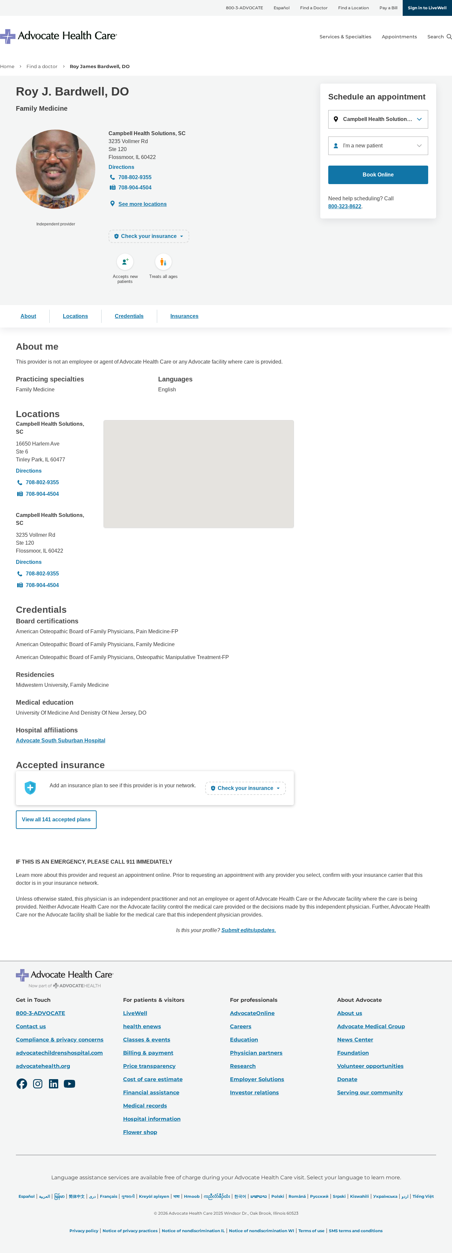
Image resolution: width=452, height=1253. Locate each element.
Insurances (184, 316)
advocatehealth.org (43, 1066)
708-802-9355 (135, 177)
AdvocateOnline (252, 1013)
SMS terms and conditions (356, 1230)
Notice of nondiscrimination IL (193, 1230)
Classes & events (146, 1040)
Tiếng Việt (423, 1196)
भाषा (176, 1196)
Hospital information (152, 1119)
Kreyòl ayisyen (154, 1196)
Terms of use (311, 1230)
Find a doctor (42, 66)
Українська (385, 1196)
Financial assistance (151, 1092)
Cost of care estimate (153, 1079)
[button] (378, 119)
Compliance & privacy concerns (60, 1040)
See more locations (142, 204)
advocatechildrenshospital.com (59, 1053)
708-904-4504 (135, 187)
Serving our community (370, 1092)
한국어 (240, 1196)
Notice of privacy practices (130, 1230)
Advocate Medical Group (371, 1026)
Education (244, 1040)
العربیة (44, 1196)
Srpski (339, 1196)
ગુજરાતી (128, 1196)
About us (349, 1013)
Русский (319, 1196)
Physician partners (256, 1053)
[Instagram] (37, 1085)
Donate (347, 1079)
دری (92, 1196)
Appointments (399, 37)
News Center (355, 1040)
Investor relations (254, 1092)
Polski (277, 1196)
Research (243, 1066)
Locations (75, 316)
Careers (240, 1026)
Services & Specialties (345, 37)
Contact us (31, 1026)
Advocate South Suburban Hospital (60, 740)
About (28, 316)
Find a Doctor (314, 7)
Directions (121, 167)
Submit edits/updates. (248, 930)
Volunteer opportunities (370, 1066)
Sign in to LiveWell (427, 7)
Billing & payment (148, 1053)
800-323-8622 (344, 206)
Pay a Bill (388, 7)
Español (282, 7)
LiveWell (135, 1013)
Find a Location (353, 7)
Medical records (145, 1106)
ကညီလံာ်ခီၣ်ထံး (217, 1196)
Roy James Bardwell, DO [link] (100, 66)
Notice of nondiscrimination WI (261, 1230)
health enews (142, 1026)
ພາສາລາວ (258, 1196)
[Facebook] (22, 1085)
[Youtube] (69, 1085)
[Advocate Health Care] (59, 36)
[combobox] (378, 146)
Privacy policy (83, 1230)
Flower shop (140, 1132)
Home (7, 66)
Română (297, 1196)
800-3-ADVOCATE (244, 7)
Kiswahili (359, 1196)
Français (108, 1196)
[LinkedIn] (53, 1085)
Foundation (353, 1053)
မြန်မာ (59, 1196)
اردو (405, 1196)
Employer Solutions (257, 1079)
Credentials (129, 316)
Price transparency (149, 1066)
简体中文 (77, 1196)
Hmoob (192, 1196)
